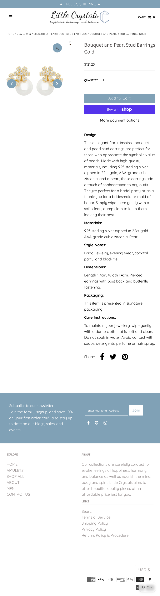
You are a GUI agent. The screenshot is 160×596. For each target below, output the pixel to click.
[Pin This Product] (125, 357)
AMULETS (15, 470)
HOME (12, 464)
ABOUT (13, 482)
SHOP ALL (15, 476)
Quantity (91, 80)
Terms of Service (96, 517)
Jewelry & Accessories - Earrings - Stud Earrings (52, 33)
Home (10, 33)
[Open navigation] (11, 17)
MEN (11, 488)
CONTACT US (18, 494)
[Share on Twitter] (113, 357)
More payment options (119, 120)
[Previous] (11, 83)
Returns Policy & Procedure (105, 535)
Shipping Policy (95, 523)
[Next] (57, 83)
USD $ (144, 569)
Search (88, 511)
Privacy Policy (94, 529)
